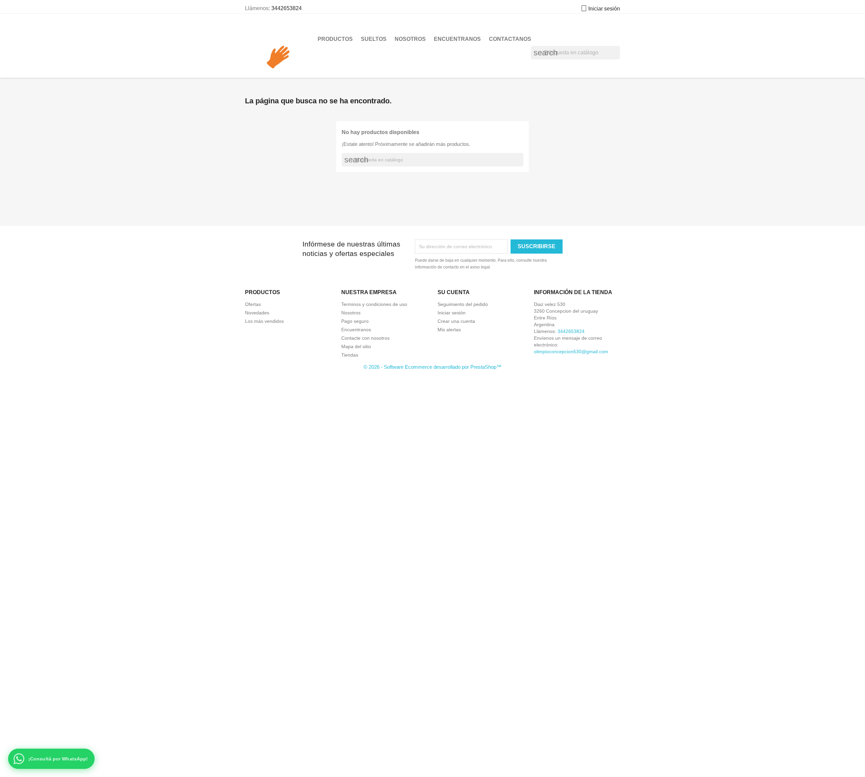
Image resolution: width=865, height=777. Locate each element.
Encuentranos (457, 39)
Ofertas (253, 304)
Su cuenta (454, 292)
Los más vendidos (264, 321)
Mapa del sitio (356, 346)
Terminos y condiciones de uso (374, 304)
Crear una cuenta (456, 321)
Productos (335, 39)
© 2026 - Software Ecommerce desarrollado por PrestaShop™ (432, 367)
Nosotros (410, 39)
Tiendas (349, 355)
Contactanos (510, 39)
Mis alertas (449, 329)
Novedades (257, 312)
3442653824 (286, 8)
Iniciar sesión (452, 312)
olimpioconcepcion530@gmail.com (571, 351)
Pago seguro (355, 321)
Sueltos (374, 39)
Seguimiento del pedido (463, 304)
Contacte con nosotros (365, 338)
